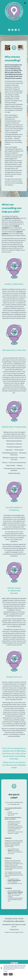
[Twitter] (16, 30)
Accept (5, 974)
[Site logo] (14, 11)
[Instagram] (12, 30)
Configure (6, 971)
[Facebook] (9, 30)
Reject (10, 974)
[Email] (19, 30)
